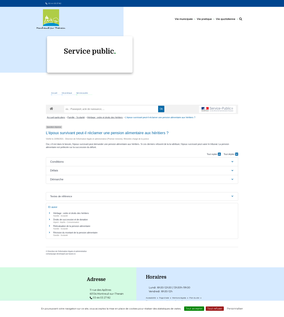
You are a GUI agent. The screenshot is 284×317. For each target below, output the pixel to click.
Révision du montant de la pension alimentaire (75, 232)
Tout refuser (214, 308)
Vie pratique (204, 19)
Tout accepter (194, 308)
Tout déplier (229, 154)
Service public (82, 93)
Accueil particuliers (56, 117)
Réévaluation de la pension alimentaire (71, 226)
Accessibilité (151, 298)
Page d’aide (164, 298)
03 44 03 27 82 (54, 3)
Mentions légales (179, 298)
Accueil (54, 93)
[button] (142, 161)
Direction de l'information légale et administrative (67, 251)
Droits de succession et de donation (70, 219)
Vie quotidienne (225, 19)
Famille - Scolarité (76, 117)
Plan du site (194, 298)
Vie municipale (184, 19)
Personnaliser (235, 308)
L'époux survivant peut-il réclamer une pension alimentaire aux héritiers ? (160, 117)
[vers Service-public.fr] (217, 109)
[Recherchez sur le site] (238, 19)
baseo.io (72, 254)
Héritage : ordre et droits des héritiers (105, 117)
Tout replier (212, 154)
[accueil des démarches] (51, 108)
